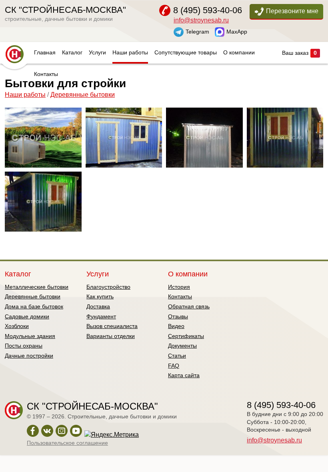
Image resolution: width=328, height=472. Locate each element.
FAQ (173, 365)
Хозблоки (17, 326)
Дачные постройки (29, 355)
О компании (239, 52)
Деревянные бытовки (82, 94)
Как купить (100, 296)
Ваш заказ (299, 53)
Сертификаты (186, 336)
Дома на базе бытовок (34, 306)
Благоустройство (108, 287)
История (179, 287)
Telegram (197, 31)
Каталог (72, 52)
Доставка (98, 306)
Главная (45, 52)
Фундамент (101, 316)
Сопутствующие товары (185, 52)
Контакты (46, 74)
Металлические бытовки (36, 287)
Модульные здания (30, 336)
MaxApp (236, 31)
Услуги (97, 52)
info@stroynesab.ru (201, 20)
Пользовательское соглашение (67, 443)
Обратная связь (189, 306)
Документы (182, 345)
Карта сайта (184, 375)
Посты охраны (23, 345)
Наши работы (130, 52)
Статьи (177, 355)
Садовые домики (27, 316)
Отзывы (178, 316)
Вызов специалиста (112, 326)
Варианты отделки (110, 336)
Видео (176, 326)
